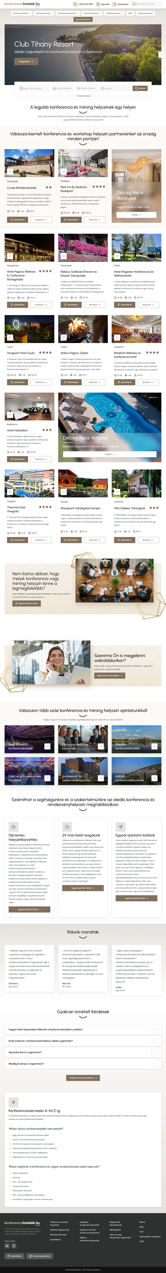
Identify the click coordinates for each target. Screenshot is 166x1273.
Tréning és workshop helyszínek (59, 1223)
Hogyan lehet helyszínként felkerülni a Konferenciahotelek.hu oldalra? (46, 1029)
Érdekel (135, 215)
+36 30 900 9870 (85, 4)
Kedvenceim (123, 4)
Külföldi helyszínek (113, 13)
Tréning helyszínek (43, 13)
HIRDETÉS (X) (153, 154)
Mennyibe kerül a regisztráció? (25, 1052)
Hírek (130, 13)
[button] (161, 55)
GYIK (141, 1232)
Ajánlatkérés (19, 220)
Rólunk (142, 1222)
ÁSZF (141, 1241)
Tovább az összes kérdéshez (81, 1078)
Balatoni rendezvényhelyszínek (89, 1239)
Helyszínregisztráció (145, 13)
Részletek (39, 220)
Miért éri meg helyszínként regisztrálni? (120, 1236)
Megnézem (24, 61)
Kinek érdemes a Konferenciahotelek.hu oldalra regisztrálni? (41, 1040)
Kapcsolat (105, 4)
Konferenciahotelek (20, 13)
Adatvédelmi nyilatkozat (150, 1236)
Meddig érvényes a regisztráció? (26, 1063)
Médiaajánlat (115, 1230)
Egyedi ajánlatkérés (83, 19)
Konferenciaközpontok (59, 1230)
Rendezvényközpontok (67, 13)
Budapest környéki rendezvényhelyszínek (89, 1231)
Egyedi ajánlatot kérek (28, 603)
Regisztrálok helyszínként (108, 675)
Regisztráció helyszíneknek (116, 1223)
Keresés (142, 88)
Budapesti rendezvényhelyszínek (89, 1223)
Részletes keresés (84, 96)
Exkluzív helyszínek (91, 13)
